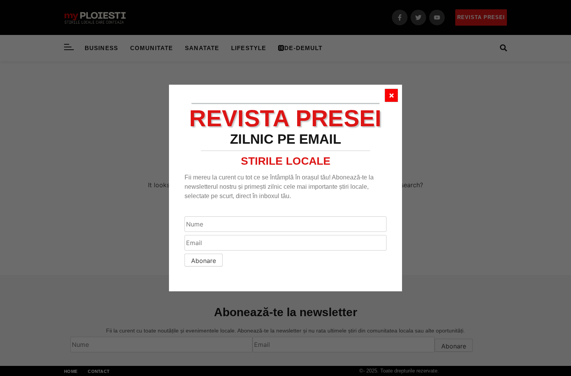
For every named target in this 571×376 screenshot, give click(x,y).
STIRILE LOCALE (286, 161)
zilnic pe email (285, 138)
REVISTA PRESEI (285, 118)
